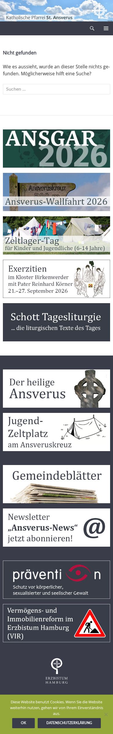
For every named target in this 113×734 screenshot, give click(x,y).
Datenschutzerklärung (69, 723)
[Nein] (106, 714)
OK (23, 723)
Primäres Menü (106, 28)
